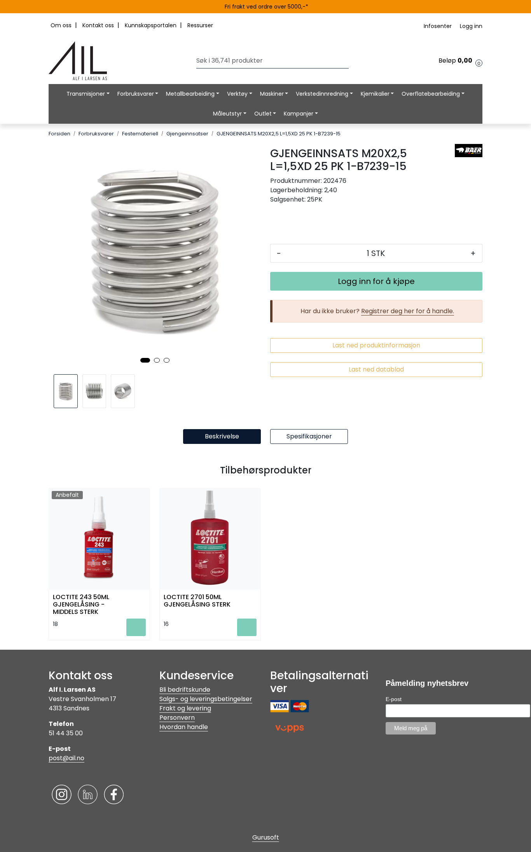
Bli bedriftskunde (184, 689)
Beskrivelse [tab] (222, 436)
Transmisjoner (85, 94)
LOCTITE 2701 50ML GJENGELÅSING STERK (197, 601)
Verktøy (237, 94)
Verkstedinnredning (322, 94)
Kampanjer (298, 113)
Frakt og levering (185, 708)
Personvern (177, 717)
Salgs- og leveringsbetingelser (205, 698)
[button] (145, 360)
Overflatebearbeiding (431, 94)
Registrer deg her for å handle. (407, 311)
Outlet (263, 113)
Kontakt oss (98, 25)
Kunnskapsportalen (151, 25)
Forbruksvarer (135, 94)
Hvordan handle (183, 726)
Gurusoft (265, 837)
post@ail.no (66, 758)
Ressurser (200, 25)
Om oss (62, 25)
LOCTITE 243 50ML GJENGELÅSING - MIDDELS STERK (81, 604)
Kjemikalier (375, 94)
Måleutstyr (227, 113)
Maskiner (272, 94)
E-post (394, 699)
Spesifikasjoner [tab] (309, 436)
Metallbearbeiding (190, 94)
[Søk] (347, 60)
